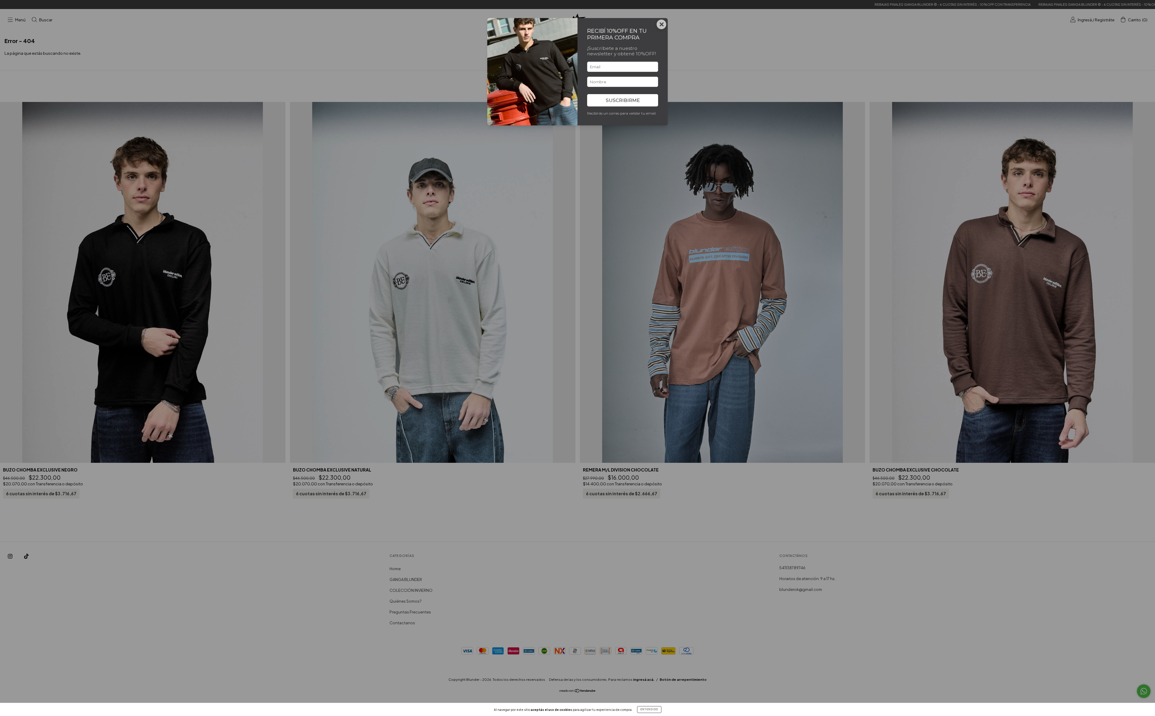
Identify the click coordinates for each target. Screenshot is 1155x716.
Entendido (649, 709)
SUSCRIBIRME (623, 100)
